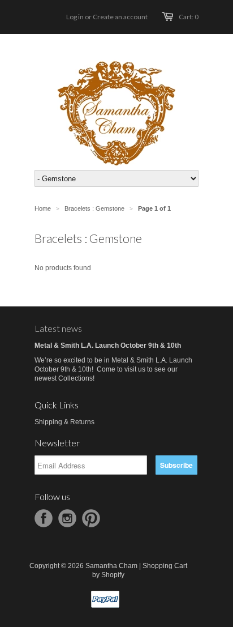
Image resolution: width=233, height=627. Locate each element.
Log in (75, 16)
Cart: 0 (189, 16)
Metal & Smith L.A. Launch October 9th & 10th (107, 345)
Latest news (58, 328)
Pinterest (91, 518)
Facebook (43, 518)
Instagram (67, 518)
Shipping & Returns (64, 422)
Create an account (120, 16)
